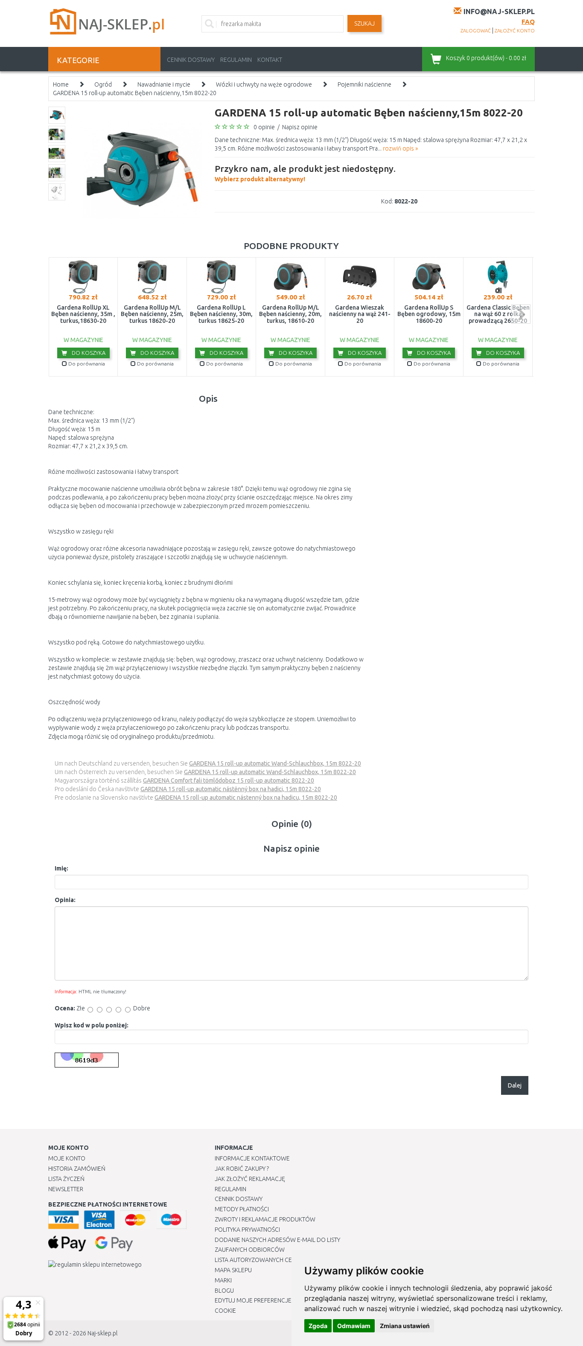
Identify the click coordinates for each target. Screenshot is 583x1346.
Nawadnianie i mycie (163, 84)
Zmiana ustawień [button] (405, 1325)
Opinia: (65, 899)
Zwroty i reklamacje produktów (265, 1219)
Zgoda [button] (318, 1325)
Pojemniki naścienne (364, 84)
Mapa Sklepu (233, 1270)
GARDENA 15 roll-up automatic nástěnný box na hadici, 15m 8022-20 (230, 789)
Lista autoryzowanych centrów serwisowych (284, 1259)
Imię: (61, 868)
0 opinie (264, 127)
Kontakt (269, 59)
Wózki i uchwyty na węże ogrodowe (264, 84)
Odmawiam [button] (353, 1325)
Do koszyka (87, 353)
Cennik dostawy (191, 59)
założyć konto (515, 30)
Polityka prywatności (247, 1229)
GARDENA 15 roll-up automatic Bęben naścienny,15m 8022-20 (134, 93)
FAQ (528, 21)
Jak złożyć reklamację (250, 1178)
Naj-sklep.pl (102, 1333)
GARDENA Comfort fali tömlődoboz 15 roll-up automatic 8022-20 (228, 780)
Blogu (224, 1290)
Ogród (103, 84)
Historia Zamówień (76, 1168)
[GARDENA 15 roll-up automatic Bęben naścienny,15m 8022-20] (139, 168)
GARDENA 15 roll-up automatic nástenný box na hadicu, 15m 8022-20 (245, 797)
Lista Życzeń (66, 1178)
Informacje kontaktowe (252, 1158)
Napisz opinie (300, 127)
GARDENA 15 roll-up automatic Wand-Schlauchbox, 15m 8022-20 (275, 763)
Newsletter (65, 1189)
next (521, 314)
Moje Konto (66, 1158)
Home (61, 84)
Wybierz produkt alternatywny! (305, 173)
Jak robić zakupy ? (242, 1168)
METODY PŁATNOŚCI (242, 1209)
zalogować (476, 30)
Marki (223, 1280)
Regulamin (236, 59)
